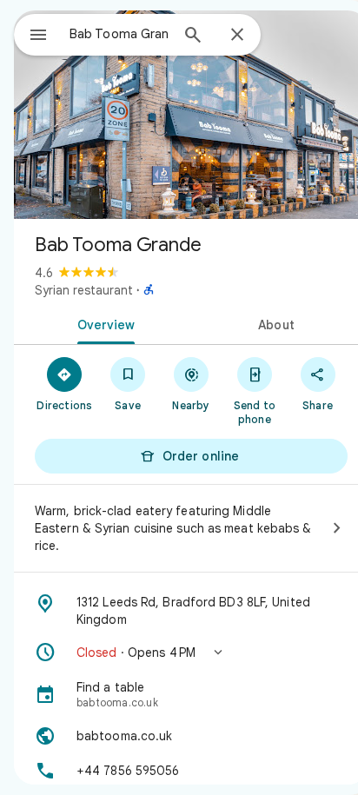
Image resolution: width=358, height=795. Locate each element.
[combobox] (119, 33)
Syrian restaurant (84, 290)
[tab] (102, 323)
